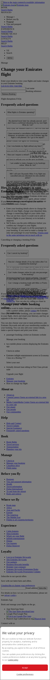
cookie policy (13, 660)
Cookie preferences (25, 674)
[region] (25, 653)
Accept (25, 667)
